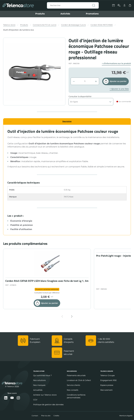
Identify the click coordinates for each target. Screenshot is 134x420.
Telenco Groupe (107, 375)
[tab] (67, 121)
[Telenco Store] (18, 5)
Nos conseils (72, 390)
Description (67, 121)
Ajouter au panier (118, 81)
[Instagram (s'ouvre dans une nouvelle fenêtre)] (18, 398)
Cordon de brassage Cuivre (73, 25)
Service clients (73, 385)
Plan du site (45, 416)
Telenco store (9, 25)
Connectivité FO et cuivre (44, 25)
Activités (65, 13)
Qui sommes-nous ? (42, 375)
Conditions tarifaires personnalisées (76, 396)
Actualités (37, 390)
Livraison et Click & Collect (79, 380)
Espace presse (106, 385)
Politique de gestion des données (48, 404)
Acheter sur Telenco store (45, 395)
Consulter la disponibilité (80, 96)
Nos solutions (39, 380)
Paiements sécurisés (76, 375)
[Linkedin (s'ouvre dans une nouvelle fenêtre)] (5, 398)
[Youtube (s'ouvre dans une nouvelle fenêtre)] (12, 398)
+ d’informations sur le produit (116, 63)
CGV (35, 400)
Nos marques (39, 385)
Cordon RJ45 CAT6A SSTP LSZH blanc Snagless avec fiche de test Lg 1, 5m (47, 280)
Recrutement (106, 390)
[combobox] (73, 5)
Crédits (56, 416)
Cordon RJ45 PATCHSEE (102, 25)
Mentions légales (125, 416)
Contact (35, 416)
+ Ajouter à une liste (119, 89)
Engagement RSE (108, 380)
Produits (40, 13)
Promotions (92, 13)
